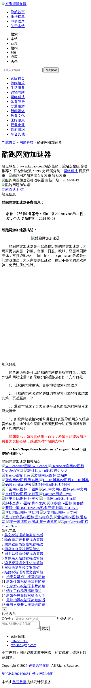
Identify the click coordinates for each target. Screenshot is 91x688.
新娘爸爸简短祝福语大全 (25, 595)
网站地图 (46, 674)
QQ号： (8, 619)
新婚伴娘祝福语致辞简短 (25, 581)
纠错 (20, 189)
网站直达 (9, 189)
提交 (45, 628)
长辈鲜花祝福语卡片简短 (25, 586)
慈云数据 (19, 682)
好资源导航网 (38, 665)
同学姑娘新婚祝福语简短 (23, 553)
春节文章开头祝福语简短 (25, 605)
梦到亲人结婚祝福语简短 (23, 558)
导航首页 (9, 142)
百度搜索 (51, 70)
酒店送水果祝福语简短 (22, 549)
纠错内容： (65, 619)
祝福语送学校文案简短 (22, 567)
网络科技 (26, 142)
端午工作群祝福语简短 (24, 591)
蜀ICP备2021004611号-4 (20, 674)
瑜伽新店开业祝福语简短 (23, 540)
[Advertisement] (45, 316)
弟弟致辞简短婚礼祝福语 (23, 544)
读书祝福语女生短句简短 (23, 563)
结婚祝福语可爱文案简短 (23, 572)
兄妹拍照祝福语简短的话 (25, 600)
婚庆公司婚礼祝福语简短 (25, 577)
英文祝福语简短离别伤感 (23, 535)
